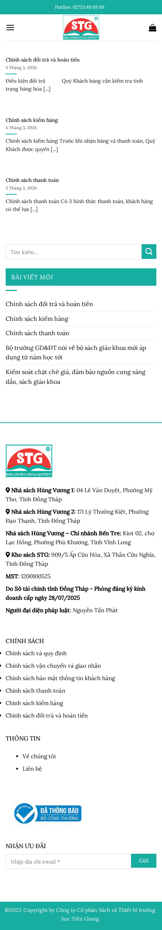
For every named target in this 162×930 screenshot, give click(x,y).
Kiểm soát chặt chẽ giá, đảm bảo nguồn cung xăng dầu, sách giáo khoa (75, 376)
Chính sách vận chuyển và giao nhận (53, 665)
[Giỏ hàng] (152, 27)
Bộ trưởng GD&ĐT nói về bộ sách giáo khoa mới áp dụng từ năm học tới (76, 352)
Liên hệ (32, 768)
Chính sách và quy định (36, 653)
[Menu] (10, 27)
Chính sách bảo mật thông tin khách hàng (60, 678)
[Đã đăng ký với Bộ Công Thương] (46, 813)
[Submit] (149, 251)
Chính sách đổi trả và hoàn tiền (42, 60)
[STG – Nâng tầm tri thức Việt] (81, 27)
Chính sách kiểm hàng (32, 120)
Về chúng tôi (39, 756)
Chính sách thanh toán (32, 180)
